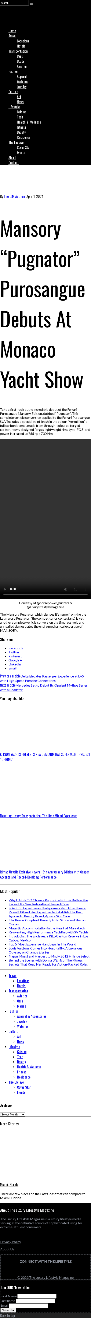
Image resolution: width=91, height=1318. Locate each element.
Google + (15, 660)
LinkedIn (14, 664)
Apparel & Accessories (31, 1016)
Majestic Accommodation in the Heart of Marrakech (47, 928)
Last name (7, 1301)
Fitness (21, 127)
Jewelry (21, 86)
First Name (8, 1296)
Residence (23, 137)
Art (19, 96)
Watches (22, 81)
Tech (20, 117)
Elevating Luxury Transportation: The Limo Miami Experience (38, 815)
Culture (13, 91)
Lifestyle (14, 106)
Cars (20, 56)
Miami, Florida (9, 1184)
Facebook (15, 648)
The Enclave (15, 142)
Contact (13, 162)
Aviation (22, 66)
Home (12, 30)
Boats (20, 61)
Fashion (13, 71)
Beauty (21, 132)
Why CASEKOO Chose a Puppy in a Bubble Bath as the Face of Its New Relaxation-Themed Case (48, 902)
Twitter (13, 652)
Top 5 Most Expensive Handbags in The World (42, 944)
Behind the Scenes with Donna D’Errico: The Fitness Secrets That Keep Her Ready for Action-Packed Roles (48, 962)
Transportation (18, 51)
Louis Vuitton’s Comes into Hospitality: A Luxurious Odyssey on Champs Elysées (45, 950)
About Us (7, 1249)
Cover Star (24, 147)
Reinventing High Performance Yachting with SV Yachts (49, 932)
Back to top (7, 1315)
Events (21, 152)
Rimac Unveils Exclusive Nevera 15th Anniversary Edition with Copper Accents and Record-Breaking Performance (44, 874)
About (12, 157)
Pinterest (15, 656)
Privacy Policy (10, 1242)
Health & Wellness (29, 122)
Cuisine (21, 111)
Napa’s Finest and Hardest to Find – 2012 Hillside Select (49, 956)
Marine (21, 1006)
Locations (23, 41)
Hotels (21, 46)
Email (12, 668)
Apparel (22, 76)
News (20, 101)
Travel (12, 35)
